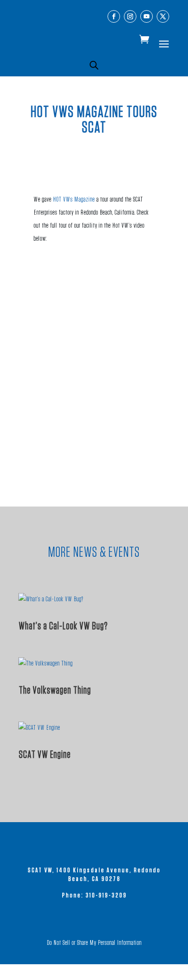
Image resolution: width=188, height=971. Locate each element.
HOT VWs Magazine (74, 199)
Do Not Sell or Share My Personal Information (94, 943)
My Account (134, 40)
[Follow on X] (163, 16)
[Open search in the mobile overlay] (94, 65)
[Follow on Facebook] (113, 16)
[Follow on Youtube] (146, 16)
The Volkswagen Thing (55, 690)
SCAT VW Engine (45, 754)
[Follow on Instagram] (130, 16)
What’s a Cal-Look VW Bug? (63, 626)
